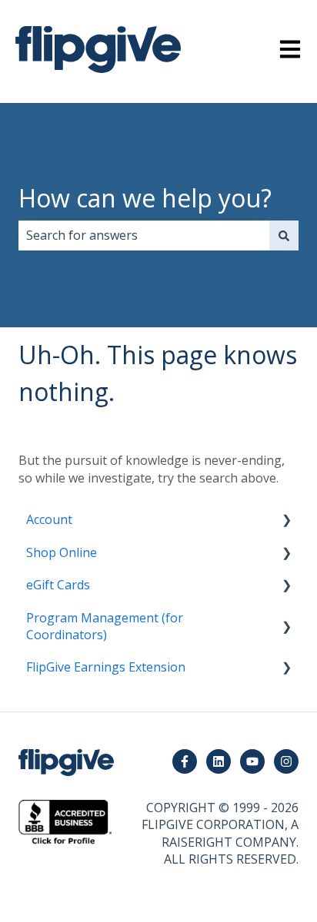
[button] (286, 520)
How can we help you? (145, 197)
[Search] (284, 235)
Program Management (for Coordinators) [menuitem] (104, 626)
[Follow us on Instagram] (286, 761)
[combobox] (143, 235)
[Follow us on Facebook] (184, 761)
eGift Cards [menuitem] (58, 584)
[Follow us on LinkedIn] (218, 761)
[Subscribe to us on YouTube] (252, 761)
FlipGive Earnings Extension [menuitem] (105, 666)
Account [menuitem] (49, 519)
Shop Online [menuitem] (61, 552)
